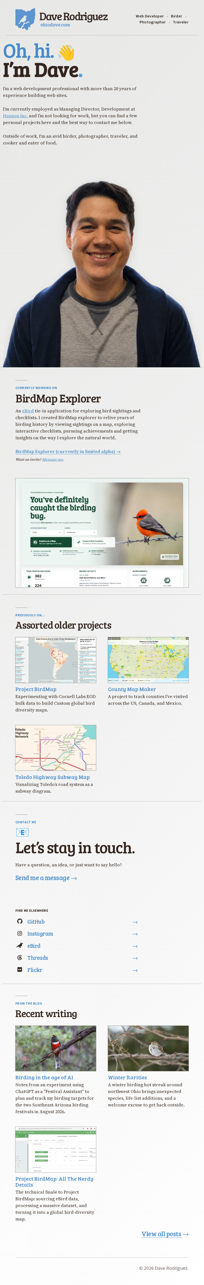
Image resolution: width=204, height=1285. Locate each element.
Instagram (82, 933)
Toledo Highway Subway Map (52, 776)
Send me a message (46, 877)
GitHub (82, 921)
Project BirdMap (35, 689)
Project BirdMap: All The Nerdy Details (54, 1181)
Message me (52, 459)
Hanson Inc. (15, 116)
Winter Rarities (127, 1077)
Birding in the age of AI (44, 1077)
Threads (82, 957)
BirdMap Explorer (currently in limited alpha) (68, 451)
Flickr (82, 969)
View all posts (165, 1233)
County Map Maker (132, 689)
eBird (28, 411)
